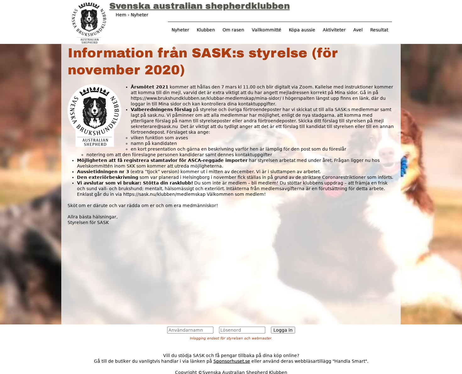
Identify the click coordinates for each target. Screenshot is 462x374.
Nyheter (180, 29)
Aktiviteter (334, 29)
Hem (121, 14)
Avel (358, 29)
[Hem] (89, 22)
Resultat (379, 29)
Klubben (206, 29)
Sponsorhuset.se (231, 361)
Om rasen (233, 29)
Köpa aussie (302, 29)
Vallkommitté (266, 29)
